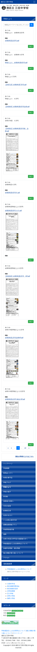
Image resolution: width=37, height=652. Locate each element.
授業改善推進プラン (10, 524)
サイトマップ (17, 633)
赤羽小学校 (11, 596)
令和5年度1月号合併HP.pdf (14, 337)
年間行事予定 (7, 477)
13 (25, 448)
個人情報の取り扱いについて (13, 553)
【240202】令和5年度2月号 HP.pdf (17, 276)
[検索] (32, 25)
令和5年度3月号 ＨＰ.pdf (13, 210)
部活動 (5, 496)
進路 (4, 534)
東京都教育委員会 (13, 586)
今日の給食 (7, 506)
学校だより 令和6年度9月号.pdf (16, 62)
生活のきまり (7, 515)
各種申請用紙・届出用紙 (11, 548)
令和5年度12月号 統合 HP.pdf (15, 399)
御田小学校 (11, 598)
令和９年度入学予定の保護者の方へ (15, 539)
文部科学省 (11, 584)
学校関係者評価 (8, 529)
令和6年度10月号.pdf (12, 40)
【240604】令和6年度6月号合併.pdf (17, 106)
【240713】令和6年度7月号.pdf (15, 84)
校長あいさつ (7, 473)
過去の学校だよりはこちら (24, 456)
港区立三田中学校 (7, 2)
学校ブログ (7, 482)
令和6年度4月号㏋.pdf (12, 192)
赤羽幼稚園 (11, 591)
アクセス (6, 557)
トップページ (7, 463)
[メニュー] (34, 2)
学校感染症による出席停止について (15, 543)
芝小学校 (10, 593)
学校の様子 (7, 492)
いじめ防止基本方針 (10, 520)
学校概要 (6, 468)
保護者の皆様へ (8, 501)
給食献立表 (7, 510)
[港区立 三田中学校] (18, 8)
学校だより (7, 487)
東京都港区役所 (12, 588)
